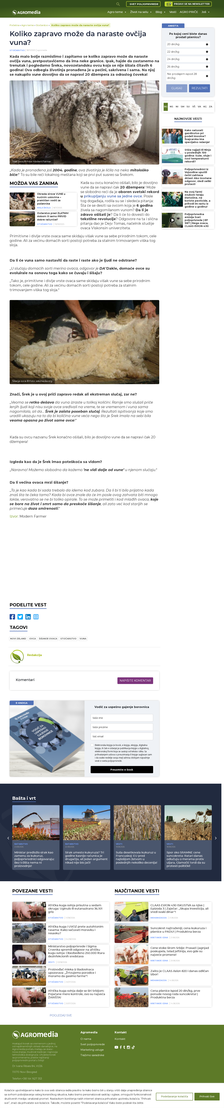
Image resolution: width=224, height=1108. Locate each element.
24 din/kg (173, 59)
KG (205, 107)
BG (165, 107)
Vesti (172, 12)
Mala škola (44, 207)
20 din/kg (173, 44)
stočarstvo (68, 638)
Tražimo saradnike (92, 1055)
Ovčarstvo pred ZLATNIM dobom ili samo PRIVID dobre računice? (52, 216)
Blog (159, 12)
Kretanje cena (159, 937)
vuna (83, 638)
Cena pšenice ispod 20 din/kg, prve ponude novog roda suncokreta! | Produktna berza (175, 994)
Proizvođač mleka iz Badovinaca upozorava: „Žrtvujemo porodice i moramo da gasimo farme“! (72, 973)
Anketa (173, 25)
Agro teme (115, 12)
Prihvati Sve (207, 1096)
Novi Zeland (18, 638)
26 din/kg (173, 66)
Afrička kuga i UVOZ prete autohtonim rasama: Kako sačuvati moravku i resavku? (75, 930)
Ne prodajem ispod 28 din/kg (182, 76)
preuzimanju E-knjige (127, 754)
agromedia (42, 50)
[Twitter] (20, 616)
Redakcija (34, 655)
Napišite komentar (135, 680)
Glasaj (176, 88)
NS (171, 107)
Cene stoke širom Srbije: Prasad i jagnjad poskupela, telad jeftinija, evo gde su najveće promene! (179, 951)
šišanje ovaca (48, 638)
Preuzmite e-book (121, 769)
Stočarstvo (42, 25)
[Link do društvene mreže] (116, 1047)
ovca (32, 638)
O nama (85, 1039)
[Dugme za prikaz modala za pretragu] (118, 4)
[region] (112, 1095)
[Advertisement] (84, 559)
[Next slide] (215, 838)
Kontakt (120, 1039)
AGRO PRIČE (189, 12)
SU (188, 107)
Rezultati (200, 88)
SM (182, 107)
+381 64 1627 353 (32, 1078)
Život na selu (139, 12)
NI (177, 107)
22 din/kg (173, 51)
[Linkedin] (28, 616)
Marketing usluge (92, 1049)
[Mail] (36, 616)
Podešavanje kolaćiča (174, 1096)
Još (204, 12)
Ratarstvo (21, 844)
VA (199, 107)
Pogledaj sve (61, 1015)
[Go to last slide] (8, 838)
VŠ (193, 107)
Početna (14, 25)
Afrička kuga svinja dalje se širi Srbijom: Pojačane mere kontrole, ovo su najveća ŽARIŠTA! (76, 994)
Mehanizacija (158, 918)
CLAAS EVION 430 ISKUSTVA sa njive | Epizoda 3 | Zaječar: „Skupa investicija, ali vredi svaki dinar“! (179, 908)
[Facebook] (12, 616)
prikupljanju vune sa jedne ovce (113, 196)
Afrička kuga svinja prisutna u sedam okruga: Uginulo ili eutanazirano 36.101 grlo (75, 908)
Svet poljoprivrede (144, 4)
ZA (210, 107)
